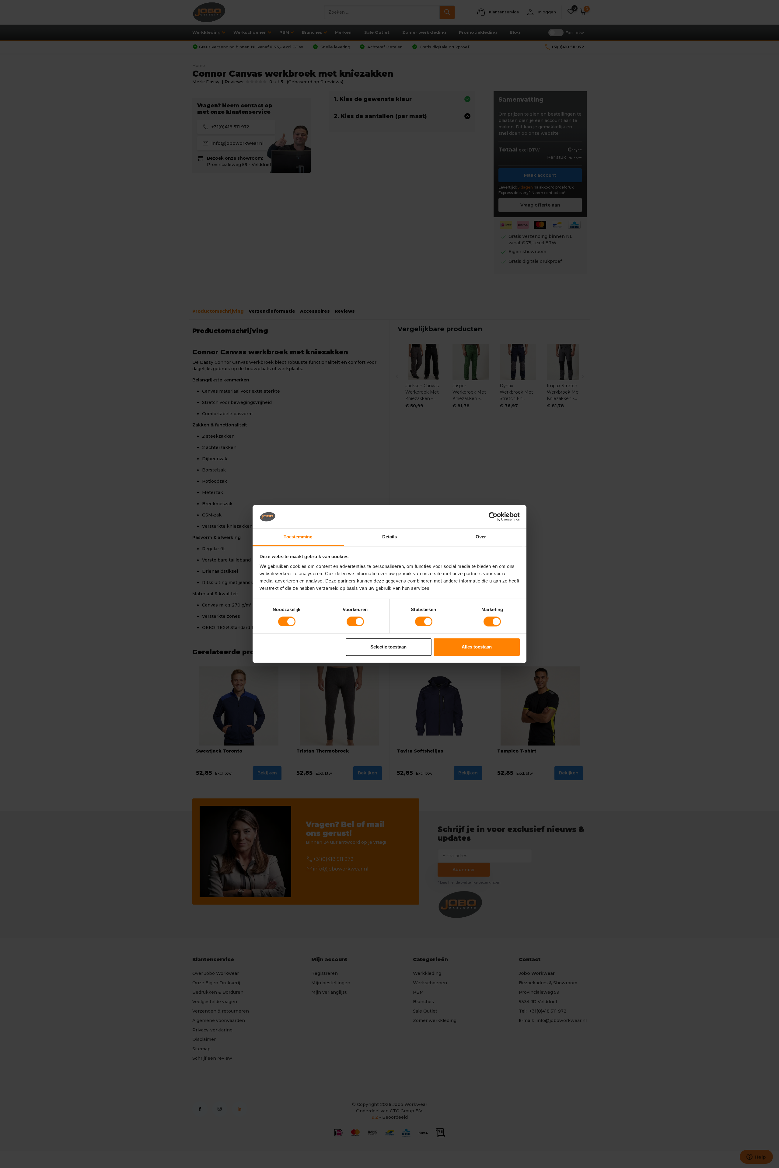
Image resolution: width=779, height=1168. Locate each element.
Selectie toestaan (388, 646)
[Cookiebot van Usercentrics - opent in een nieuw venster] (493, 516)
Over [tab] (481, 536)
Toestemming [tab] (298, 536)
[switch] (355, 622)
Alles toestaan (477, 646)
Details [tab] (389, 536)
